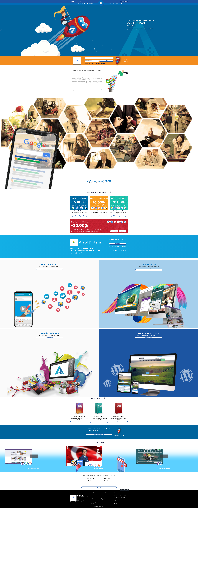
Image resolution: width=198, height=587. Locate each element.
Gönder (107, 60)
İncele (83, 215)
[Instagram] (121, 490)
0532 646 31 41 (118, 503)
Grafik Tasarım (107, 478)
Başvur (76, 215)
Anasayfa (92, 495)
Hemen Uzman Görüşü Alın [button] (99, 434)
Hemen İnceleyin (49, 268)
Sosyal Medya (107, 480)
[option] (99, 30)
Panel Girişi (124, 1)
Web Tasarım (90, 480)
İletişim (92, 498)
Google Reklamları (90, 478)
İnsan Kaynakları (94, 502)
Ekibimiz (92, 499)
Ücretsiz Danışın (117, 243)
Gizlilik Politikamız (94, 503)
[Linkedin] (127, 490)
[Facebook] (124, 490)
